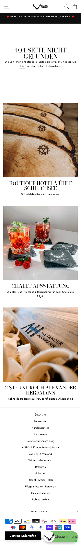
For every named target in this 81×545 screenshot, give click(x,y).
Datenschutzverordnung (40, 441)
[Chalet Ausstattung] (40, 243)
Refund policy (40, 499)
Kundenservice (40, 428)
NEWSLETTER (40, 511)
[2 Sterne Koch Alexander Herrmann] (40, 344)
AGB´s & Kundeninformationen (40, 447)
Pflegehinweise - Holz (40, 480)
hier (22, 66)
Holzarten (40, 473)
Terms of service (40, 493)
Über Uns (40, 415)
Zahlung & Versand (40, 454)
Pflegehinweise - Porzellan (40, 486)
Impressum (40, 434)
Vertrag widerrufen (22, 536)
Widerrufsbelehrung (40, 460)
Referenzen (40, 421)
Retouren (40, 467)
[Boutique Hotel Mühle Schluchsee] (40, 140)
